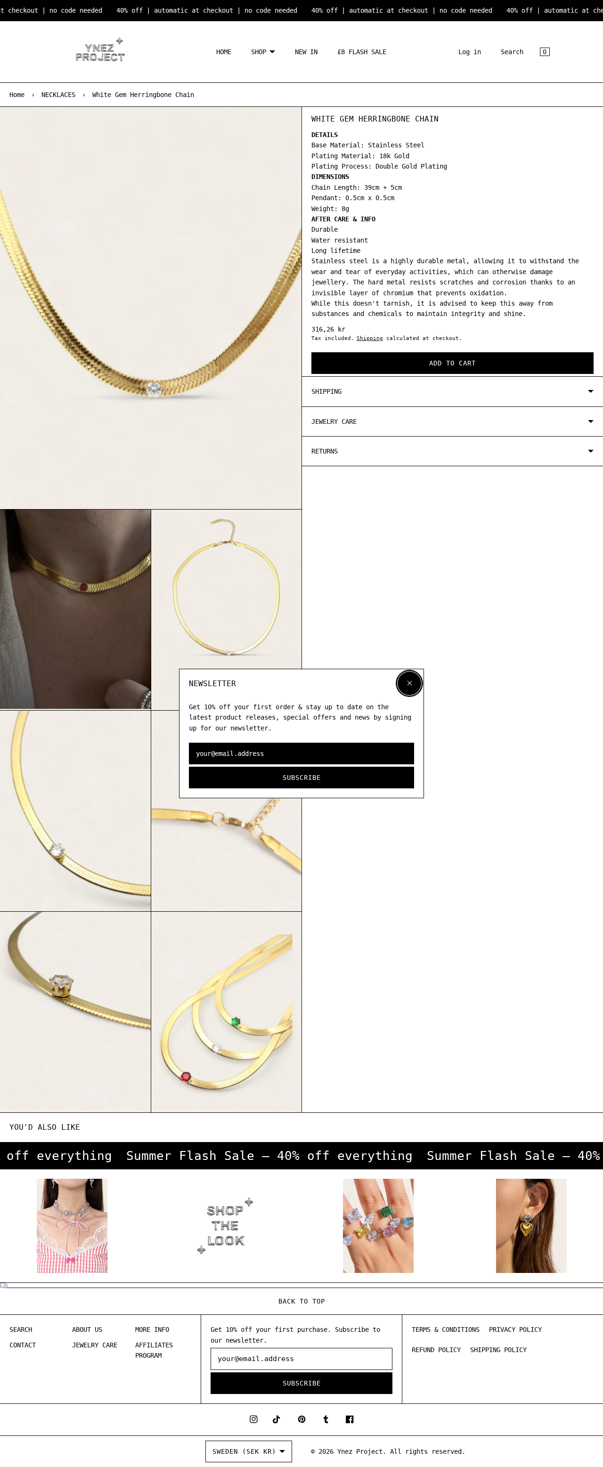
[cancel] (409, 683)
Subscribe (302, 777)
